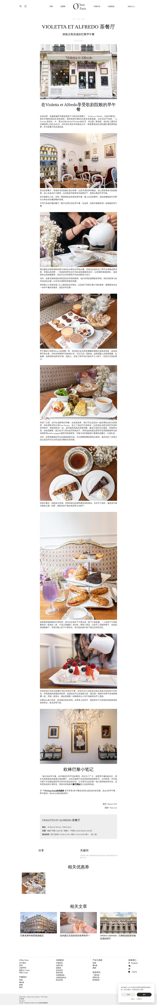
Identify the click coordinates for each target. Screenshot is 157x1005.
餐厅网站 (76, 784)
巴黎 (51, 6)
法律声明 (22, 968)
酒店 (21, 987)
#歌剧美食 (102, 855)
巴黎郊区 (59, 963)
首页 (74, 19)
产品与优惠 (97, 960)
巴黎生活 (97, 6)
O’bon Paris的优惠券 (55, 791)
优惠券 (63, 6)
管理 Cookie (23, 973)
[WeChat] (129, 966)
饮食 (83, 19)
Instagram (134, 963)
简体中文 (131, 6)
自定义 (133, 999)
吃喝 (21, 980)
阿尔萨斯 (59, 980)
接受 (144, 994)
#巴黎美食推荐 (93, 855)
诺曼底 (58, 968)
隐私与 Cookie (24, 970)
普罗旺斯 (59, 973)
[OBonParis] (79, 6)
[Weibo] (129, 969)
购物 (21, 985)
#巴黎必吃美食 (110, 855)
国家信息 (96, 977)
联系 (21, 965)
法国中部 (59, 965)
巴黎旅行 (23, 977)
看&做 (21, 982)
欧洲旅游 (96, 980)
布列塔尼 (59, 970)
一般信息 (96, 975)
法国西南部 (60, 975)
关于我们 (22, 963)
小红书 (134, 972)
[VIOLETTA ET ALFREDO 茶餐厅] (33, 884)
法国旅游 (111, 6)
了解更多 (139, 999)
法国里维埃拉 (61, 977)
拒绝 (128, 994)
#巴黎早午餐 (84, 855)
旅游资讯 (96, 972)
